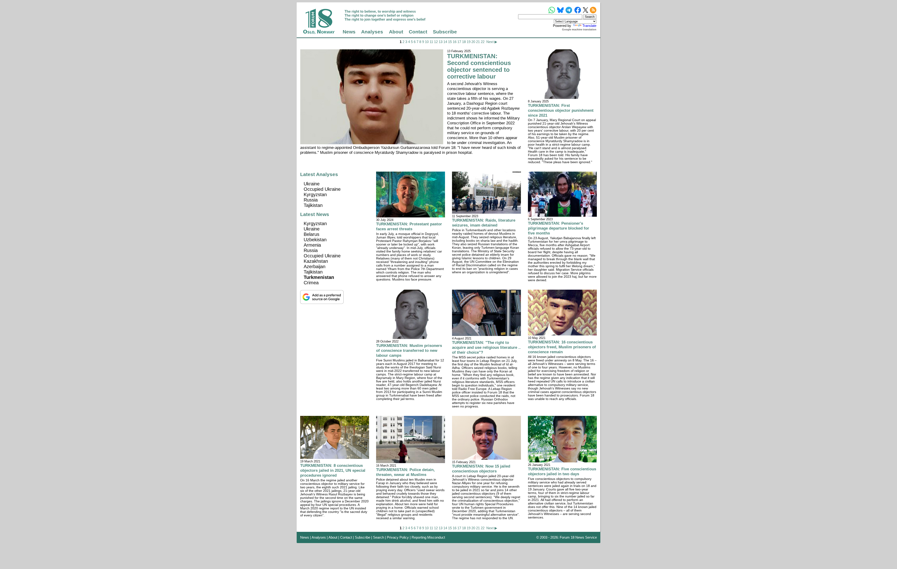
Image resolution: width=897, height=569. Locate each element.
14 (445, 42)
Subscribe (445, 32)
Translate (589, 26)
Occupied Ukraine (322, 189)
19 (468, 42)
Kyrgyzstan (315, 194)
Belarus (311, 234)
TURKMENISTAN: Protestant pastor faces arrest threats (409, 226)
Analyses (372, 32)
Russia (311, 199)
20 (473, 42)
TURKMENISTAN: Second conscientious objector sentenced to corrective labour (479, 66)
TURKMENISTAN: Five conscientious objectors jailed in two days (562, 471)
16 (454, 42)
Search (378, 537)
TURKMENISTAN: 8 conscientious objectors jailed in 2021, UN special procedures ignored (332, 470)
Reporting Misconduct (428, 537)
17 (459, 42)
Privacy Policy (398, 537)
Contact (418, 32)
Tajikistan (313, 205)
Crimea (311, 282)
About (396, 32)
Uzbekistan (315, 239)
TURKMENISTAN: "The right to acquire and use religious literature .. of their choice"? (486, 347)
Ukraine (312, 183)
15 (450, 42)
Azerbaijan (314, 266)
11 (431, 42)
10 (427, 42)
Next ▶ (491, 42)
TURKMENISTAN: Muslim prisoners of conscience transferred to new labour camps (409, 350)
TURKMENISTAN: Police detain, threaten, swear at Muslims (405, 472)
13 (440, 42)
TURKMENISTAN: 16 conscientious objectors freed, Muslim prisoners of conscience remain (562, 347)
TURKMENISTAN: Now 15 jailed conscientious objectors (481, 468)
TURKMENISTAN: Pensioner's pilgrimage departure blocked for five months (558, 228)
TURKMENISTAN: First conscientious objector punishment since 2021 (561, 110)
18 (464, 42)
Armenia (312, 245)
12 (436, 42)
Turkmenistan (319, 277)
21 (478, 42)
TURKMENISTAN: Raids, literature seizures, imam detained (483, 222)
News (349, 32)
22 (482, 42)
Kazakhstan (316, 261)
